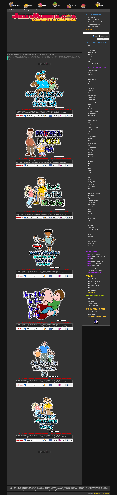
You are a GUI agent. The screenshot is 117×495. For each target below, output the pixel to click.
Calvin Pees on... (92, 79)
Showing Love (91, 218)
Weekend (90, 236)
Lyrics (89, 59)
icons (44, 6)
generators (15, 6)
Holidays (26, 10)
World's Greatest (92, 241)
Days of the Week (92, 111)
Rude (89, 211)
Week (89, 234)
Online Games (91, 314)
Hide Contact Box (92, 283)
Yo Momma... (91, 243)
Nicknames (90, 195)
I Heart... (90, 170)
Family (89, 124)
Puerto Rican (91, 207)
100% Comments (92, 70)
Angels (89, 72)
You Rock (90, 245)
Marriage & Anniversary (94, 182)
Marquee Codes (92, 303)
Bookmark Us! (91, 17)
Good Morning (91, 147)
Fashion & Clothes (92, 127)
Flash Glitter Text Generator (95, 270)
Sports (89, 223)
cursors (72, 6)
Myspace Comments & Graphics (96, 21)
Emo (88, 122)
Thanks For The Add (93, 63)
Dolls (88, 45)
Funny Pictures (91, 50)
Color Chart (90, 301)
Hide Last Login (91, 290)
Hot (88, 166)
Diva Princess (91, 115)
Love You (90, 57)
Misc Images (91, 186)
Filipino (89, 129)
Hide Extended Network (94, 281)
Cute (88, 106)
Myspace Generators (93, 24)
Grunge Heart (93, 265)
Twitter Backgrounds (93, 19)
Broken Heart (91, 77)
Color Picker (91, 298)
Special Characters (92, 305)
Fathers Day (34, 10)
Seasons (90, 225)
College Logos (91, 95)
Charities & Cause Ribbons (95, 86)
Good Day (90, 145)
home (101, 6)
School (89, 213)
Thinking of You (91, 232)
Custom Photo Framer (95, 261)
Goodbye (90, 152)
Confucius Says (92, 102)
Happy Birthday (91, 52)
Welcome (90, 239)
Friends (89, 47)
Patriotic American (92, 200)
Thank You (90, 227)
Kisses (89, 172)
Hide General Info (92, 288)
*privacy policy (90, 493)
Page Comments (92, 198)
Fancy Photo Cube (94, 254)
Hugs (89, 168)
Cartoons (90, 83)
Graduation (90, 154)
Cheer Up (90, 90)
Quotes (89, 209)
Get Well (89, 138)
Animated (90, 74)
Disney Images (91, 113)
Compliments (91, 99)
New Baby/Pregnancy (93, 193)
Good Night (90, 150)
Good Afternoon (91, 143)
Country (89, 104)
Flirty (88, 131)
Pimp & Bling (91, 204)
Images (21, 10)
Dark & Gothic (91, 109)
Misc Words (90, 184)
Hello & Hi (90, 54)
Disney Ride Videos (93, 312)
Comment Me (91, 97)
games (58, 6)
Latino (89, 175)
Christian (90, 93)
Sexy (89, 61)
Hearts (89, 159)
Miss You (90, 188)
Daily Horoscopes (92, 26)
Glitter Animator (93, 259)
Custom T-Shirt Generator (96, 256)
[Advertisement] (26, 37)
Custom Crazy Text (93, 268)
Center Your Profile (92, 278)
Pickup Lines (91, 202)
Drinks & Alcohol (92, 120)
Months (89, 191)
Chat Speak (90, 88)
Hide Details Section (93, 285)
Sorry (89, 220)
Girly (88, 140)
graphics (29, 6)
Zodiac (89, 248)
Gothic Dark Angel (94, 263)
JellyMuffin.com (12, 10)
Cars (88, 81)
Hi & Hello (90, 161)
